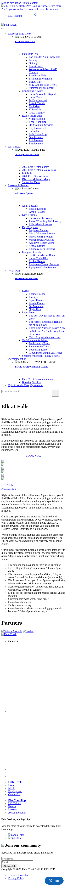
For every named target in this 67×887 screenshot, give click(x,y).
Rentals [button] (12, 806)
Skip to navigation (11, 2)
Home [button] (11, 785)
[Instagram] (9, 772)
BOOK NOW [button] (33, 455)
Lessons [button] (12, 809)
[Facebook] (37, 711)
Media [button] (11, 788)
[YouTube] (9, 776)
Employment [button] (15, 791)
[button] (19, 33)
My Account (15, 15)
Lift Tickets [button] (14, 803)
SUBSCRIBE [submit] (9, 866)
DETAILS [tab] (7, 484)
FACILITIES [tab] (8, 488)
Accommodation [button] (17, 812)
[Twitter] (37, 769)
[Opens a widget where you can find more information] (54, 881)
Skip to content (30, 2)
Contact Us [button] (14, 794)
